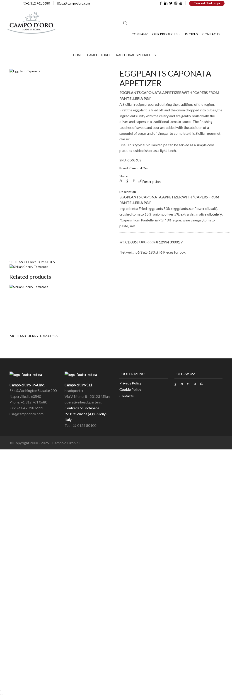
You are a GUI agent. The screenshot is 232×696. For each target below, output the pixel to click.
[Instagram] (175, 3)
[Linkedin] (165, 3)
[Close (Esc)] (0, 690)
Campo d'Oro (98, 55)
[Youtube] (180, 3)
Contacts (211, 34)
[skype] (140, 180)
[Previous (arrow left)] (0, 694)
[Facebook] (160, 3)
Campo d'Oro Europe (207, 3)
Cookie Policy (130, 389)
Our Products (165, 34)
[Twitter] (170, 3)
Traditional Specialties (135, 55)
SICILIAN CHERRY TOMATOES (32, 262)
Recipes (191, 34)
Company (140, 34)
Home (78, 55)
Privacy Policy (130, 383)
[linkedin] (134, 180)
